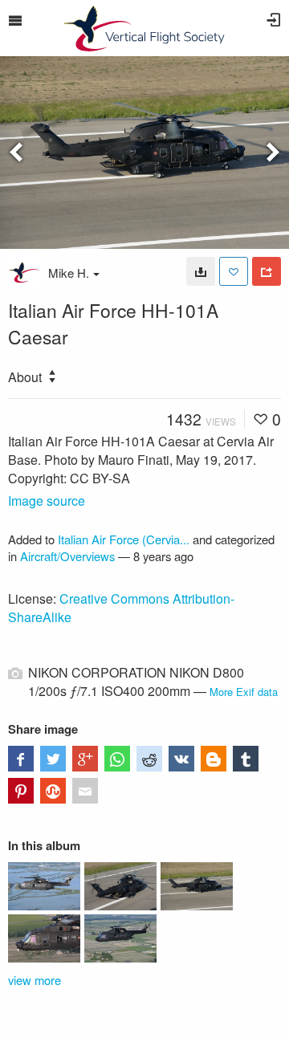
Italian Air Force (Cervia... (123, 539)
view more (34, 979)
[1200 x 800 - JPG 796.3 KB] (200, 271)
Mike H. (68, 272)
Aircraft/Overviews (67, 555)
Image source (46, 500)
